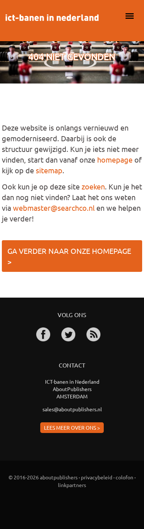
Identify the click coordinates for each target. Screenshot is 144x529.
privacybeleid (96, 477)
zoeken (93, 186)
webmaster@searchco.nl (54, 207)
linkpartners (72, 485)
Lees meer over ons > (72, 427)
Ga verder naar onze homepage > (69, 256)
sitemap (49, 170)
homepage (115, 159)
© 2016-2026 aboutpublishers (43, 477)
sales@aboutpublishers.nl (72, 409)
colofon (124, 477)
